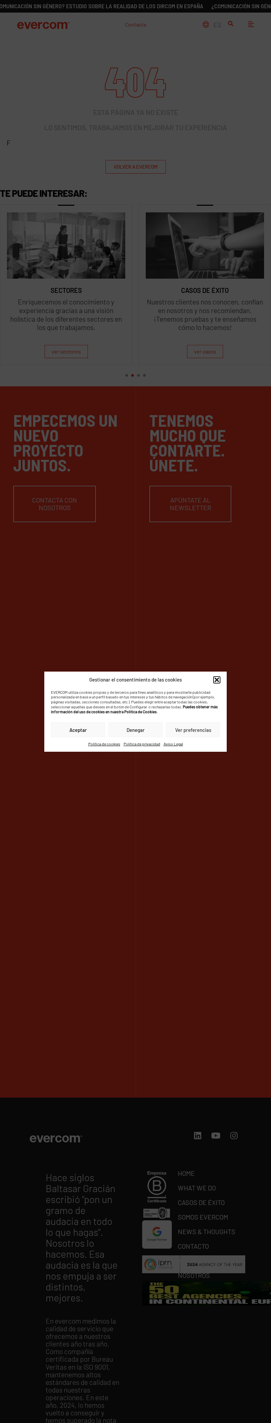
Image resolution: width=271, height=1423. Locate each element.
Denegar (136, 730)
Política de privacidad (142, 743)
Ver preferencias (193, 730)
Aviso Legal (173, 743)
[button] (216, 679)
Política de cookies (104, 743)
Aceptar (78, 730)
